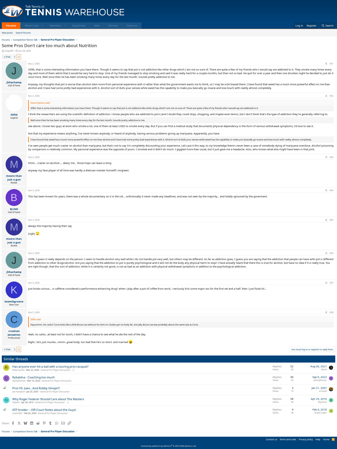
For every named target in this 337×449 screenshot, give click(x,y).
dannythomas (19, 380)
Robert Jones (18, 370)
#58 (331, 312)
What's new (32, 25)
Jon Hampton (18, 391)
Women (113, 25)
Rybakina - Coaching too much (33, 377)
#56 (331, 253)
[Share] (326, 64)
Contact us (271, 439)
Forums (11, 25)
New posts (7, 32)
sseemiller (17, 413)
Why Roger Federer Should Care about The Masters (48, 399)
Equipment (78, 25)
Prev (8, 56)
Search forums (23, 32)
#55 (331, 219)
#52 (331, 95)
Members (55, 25)
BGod (324, 369)
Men (97, 25)
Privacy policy (306, 439)
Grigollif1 (9, 50)
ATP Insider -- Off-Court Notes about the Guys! (44, 410)
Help (317, 439)
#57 (331, 282)
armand (323, 391)
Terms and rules (288, 439)
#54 (331, 190)
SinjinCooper (320, 412)
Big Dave (322, 401)
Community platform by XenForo (168, 446)
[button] (42, 25)
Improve (132, 25)
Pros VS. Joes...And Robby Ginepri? (36, 388)
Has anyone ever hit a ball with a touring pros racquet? (50, 366)
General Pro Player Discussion (55, 370)
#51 (331, 63)
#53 (331, 157)
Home (326, 439)
